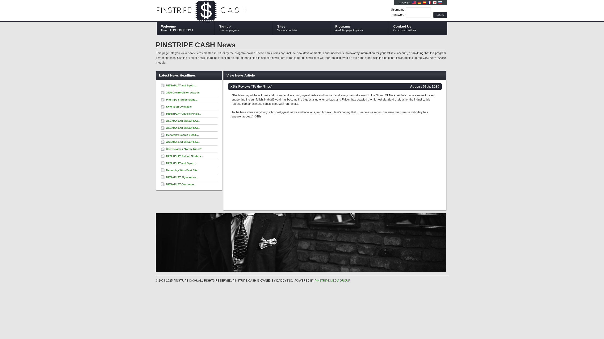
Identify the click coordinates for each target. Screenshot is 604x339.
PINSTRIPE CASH (213, 11)
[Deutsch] (419, 2)
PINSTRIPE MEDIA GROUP (332, 280)
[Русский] (440, 2)
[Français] (429, 2)
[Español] (424, 2)
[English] (414, 2)
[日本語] (434, 2)
